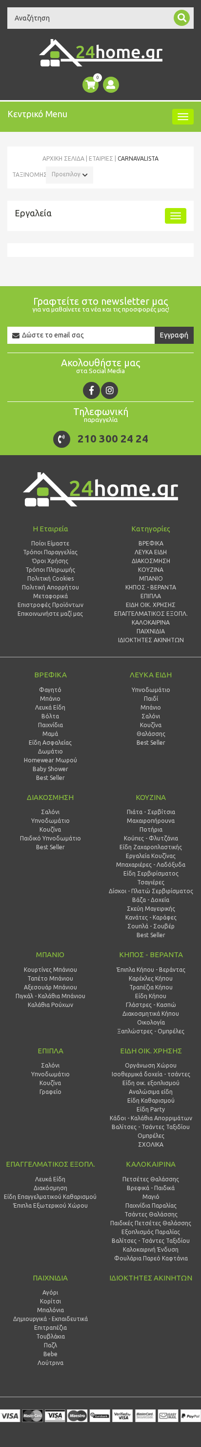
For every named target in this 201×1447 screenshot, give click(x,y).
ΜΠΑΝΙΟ (50, 954)
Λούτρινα (50, 1363)
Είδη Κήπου (150, 996)
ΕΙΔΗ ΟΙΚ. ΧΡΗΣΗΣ (151, 1051)
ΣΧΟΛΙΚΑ (150, 1144)
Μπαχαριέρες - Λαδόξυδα (150, 864)
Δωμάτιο (50, 751)
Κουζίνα (150, 725)
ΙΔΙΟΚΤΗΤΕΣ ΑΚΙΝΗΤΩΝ (150, 1278)
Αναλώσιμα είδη (151, 1092)
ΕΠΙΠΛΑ (50, 1051)
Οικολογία (151, 1022)
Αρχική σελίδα (63, 158)
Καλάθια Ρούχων (50, 1005)
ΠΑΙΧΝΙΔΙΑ (50, 1278)
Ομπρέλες (151, 1135)
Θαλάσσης (151, 734)
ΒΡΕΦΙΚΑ (50, 675)
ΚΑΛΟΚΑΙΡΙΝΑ (151, 1164)
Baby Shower (50, 769)
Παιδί (151, 698)
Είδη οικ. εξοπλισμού (151, 1083)
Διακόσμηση (50, 1188)
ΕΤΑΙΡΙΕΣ (101, 158)
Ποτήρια (151, 829)
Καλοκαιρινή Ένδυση (151, 1249)
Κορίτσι (50, 1301)
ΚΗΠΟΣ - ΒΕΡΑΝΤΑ (151, 954)
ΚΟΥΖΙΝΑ (151, 797)
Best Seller (50, 778)
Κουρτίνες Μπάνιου (50, 969)
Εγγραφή (174, 335)
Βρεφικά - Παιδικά (151, 1188)
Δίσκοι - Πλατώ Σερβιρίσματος (151, 891)
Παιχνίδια (50, 725)
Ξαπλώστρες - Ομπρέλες (150, 1031)
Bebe (50, 1354)
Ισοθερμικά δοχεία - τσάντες (151, 1074)
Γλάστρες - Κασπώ (151, 1005)
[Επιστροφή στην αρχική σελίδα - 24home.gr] (100, 52)
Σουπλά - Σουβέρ (151, 926)
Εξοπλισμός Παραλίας (150, 1232)
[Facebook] (91, 390)
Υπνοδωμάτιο (151, 690)
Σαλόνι (150, 716)
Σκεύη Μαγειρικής (151, 908)
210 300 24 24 (113, 438)
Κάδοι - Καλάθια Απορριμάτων (151, 1118)
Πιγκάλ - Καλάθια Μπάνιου (50, 996)
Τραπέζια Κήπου (151, 987)
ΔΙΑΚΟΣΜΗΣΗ (50, 797)
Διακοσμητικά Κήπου (150, 1013)
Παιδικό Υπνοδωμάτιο (50, 838)
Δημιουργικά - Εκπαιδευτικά (50, 1319)
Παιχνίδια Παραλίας (151, 1205)
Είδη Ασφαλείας (50, 742)
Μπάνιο (50, 698)
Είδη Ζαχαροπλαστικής (151, 847)
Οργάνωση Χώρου (151, 1065)
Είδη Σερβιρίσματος (151, 873)
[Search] (182, 18)
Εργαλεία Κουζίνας (151, 856)
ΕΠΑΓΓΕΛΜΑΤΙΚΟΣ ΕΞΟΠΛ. (50, 1164)
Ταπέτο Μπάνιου (50, 978)
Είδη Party (151, 1109)
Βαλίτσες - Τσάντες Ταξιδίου (151, 1127)
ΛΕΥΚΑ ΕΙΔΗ (151, 675)
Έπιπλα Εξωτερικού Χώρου (50, 1205)
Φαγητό (50, 690)
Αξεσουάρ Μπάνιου (50, 987)
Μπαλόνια (50, 1310)
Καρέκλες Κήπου (151, 978)
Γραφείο (50, 1092)
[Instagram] (109, 390)
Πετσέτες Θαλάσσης (150, 1179)
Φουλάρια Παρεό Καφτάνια (151, 1258)
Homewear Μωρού (50, 760)
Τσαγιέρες (150, 882)
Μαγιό (151, 1197)
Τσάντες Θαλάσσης (151, 1214)
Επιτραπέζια (50, 1327)
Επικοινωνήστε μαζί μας (50, 613)
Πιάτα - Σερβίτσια (151, 812)
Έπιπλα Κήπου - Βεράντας (151, 969)
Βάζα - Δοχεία (150, 900)
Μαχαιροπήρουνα (151, 821)
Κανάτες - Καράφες (151, 917)
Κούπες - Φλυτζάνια (151, 838)
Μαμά (50, 734)
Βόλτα (50, 716)
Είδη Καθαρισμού (151, 1100)
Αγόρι (50, 1292)
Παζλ (50, 1345)
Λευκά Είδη (50, 707)
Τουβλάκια (50, 1336)
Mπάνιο (151, 707)
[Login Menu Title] (111, 85)
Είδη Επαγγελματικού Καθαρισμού (50, 1197)
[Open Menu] (183, 117)
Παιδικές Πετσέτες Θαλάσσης (150, 1223)
